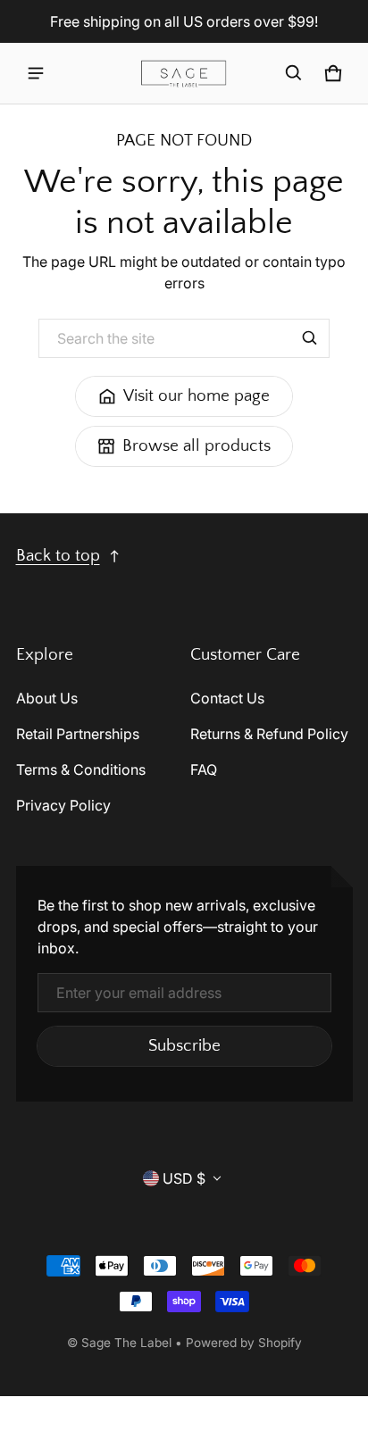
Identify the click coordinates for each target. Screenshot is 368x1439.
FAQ (203, 769)
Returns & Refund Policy (269, 734)
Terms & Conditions (81, 769)
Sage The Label (126, 1342)
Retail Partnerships (77, 734)
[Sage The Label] (184, 73)
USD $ (184, 1178)
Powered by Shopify (244, 1342)
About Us (47, 698)
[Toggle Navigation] (35, 73)
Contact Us (227, 698)
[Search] (310, 338)
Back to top (58, 555)
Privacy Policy (63, 805)
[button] (294, 73)
